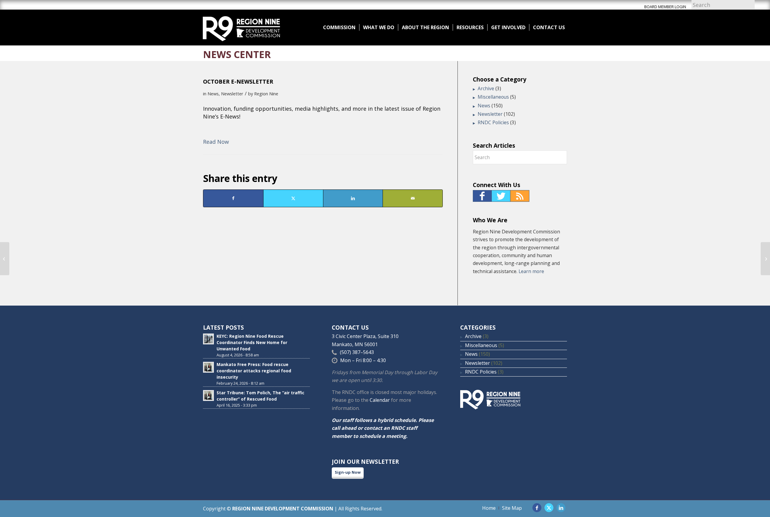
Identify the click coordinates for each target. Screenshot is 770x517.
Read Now (216, 141)
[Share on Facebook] (233, 198)
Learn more (531, 271)
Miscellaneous (493, 97)
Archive (486, 88)
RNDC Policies (493, 122)
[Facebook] (482, 196)
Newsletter (232, 94)
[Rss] (519, 196)
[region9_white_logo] (241, 27)
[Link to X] (548, 507)
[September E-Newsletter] (4, 258)
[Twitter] (501, 196)
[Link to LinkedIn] (560, 507)
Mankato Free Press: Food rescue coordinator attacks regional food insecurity (254, 371)
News (213, 94)
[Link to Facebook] (536, 507)
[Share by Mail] (412, 198)
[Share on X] (293, 198)
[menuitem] (339, 27)
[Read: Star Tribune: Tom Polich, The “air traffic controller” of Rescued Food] (208, 395)
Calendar (380, 400)
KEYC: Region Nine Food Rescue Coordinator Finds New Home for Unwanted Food (252, 342)
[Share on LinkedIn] (353, 198)
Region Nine (266, 94)
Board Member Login (665, 6)
